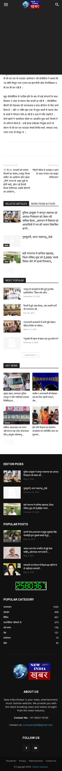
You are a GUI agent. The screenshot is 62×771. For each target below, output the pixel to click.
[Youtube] (35, 748)
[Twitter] (25, 149)
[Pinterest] (33, 149)
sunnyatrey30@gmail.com (38, 724)
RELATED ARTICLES (16, 203)
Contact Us (51, 760)
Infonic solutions (40, 766)
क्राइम (6, 221)
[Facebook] (17, 149)
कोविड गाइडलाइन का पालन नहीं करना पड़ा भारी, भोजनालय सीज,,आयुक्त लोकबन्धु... (16, 431)
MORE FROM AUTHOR (43, 203)
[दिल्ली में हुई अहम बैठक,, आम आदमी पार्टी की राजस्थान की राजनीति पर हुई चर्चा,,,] (12, 310)
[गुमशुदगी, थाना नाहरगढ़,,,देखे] (12, 241)
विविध (35, 423)
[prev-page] (5, 270)
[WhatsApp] (41, 149)
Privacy (22, 760)
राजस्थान (7, 389)
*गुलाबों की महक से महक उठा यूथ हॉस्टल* (40, 338)
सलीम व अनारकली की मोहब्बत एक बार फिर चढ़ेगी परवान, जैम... (44, 397)
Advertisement (36, 760)
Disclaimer (11, 760)
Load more (30, 354)
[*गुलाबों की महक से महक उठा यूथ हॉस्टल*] (12, 343)
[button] (5, 4)
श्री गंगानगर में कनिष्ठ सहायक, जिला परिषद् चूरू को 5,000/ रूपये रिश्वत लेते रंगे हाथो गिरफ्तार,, (40, 257)
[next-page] (11, 270)
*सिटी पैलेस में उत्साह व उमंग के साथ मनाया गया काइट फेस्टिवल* (45, 174)
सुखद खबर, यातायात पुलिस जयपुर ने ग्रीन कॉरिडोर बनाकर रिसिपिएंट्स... (16, 397)
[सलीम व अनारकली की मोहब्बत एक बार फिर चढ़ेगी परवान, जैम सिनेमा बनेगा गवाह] (45, 382)
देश (34, 389)
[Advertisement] (31, 42)
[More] (49, 149)
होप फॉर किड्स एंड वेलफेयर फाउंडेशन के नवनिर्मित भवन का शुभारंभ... (45, 431)
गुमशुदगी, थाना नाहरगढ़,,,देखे (37, 237)
